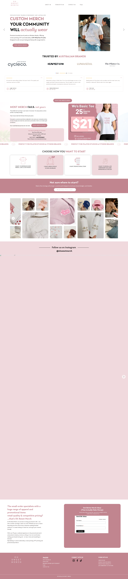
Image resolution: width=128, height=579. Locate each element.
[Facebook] (77, 560)
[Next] (123, 30)
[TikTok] (80, 560)
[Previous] (4, 30)
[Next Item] (114, 218)
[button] (59, 4)
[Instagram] (73, 560)
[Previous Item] (13, 218)
